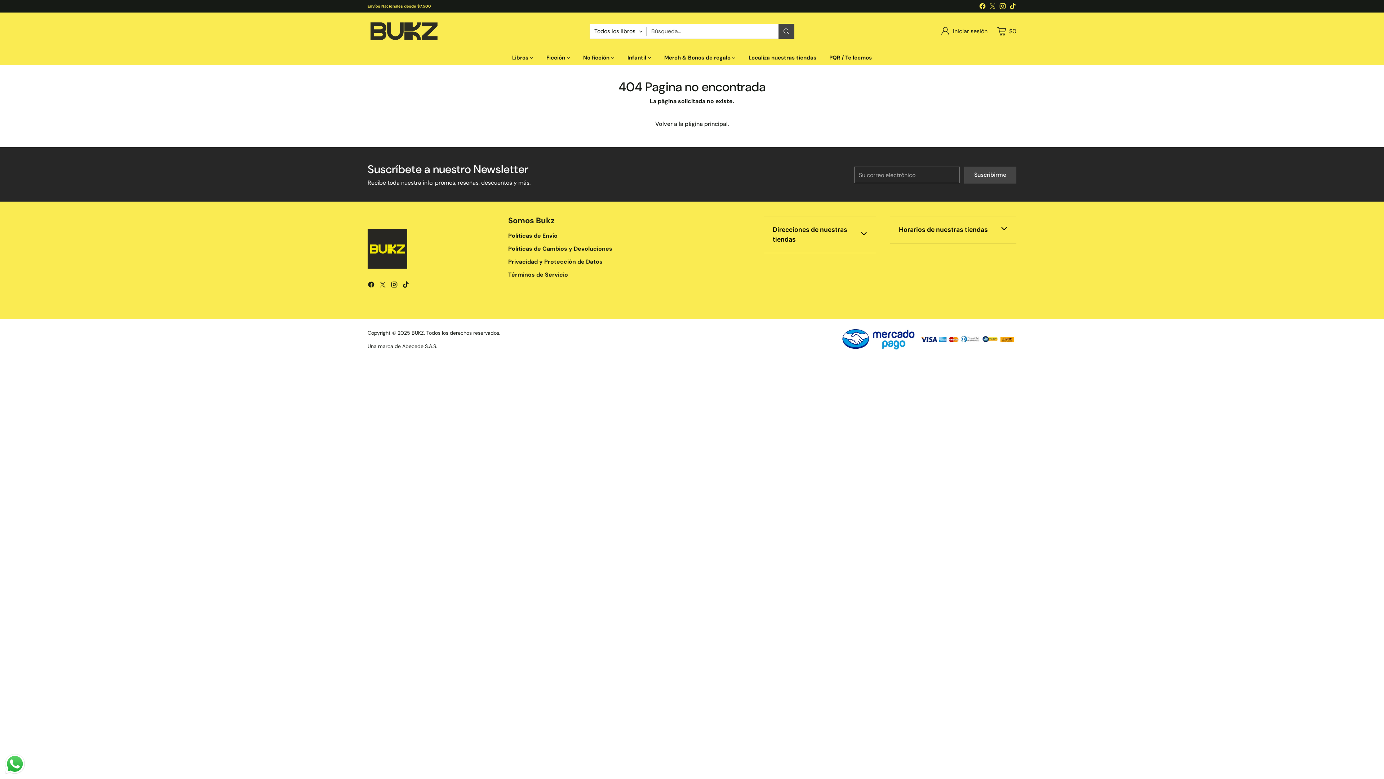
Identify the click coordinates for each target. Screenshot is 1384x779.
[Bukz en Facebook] (982, 7)
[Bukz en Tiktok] (1012, 7)
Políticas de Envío (533, 235)
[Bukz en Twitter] (992, 7)
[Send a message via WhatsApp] (15, 764)
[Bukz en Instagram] (1002, 7)
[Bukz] (404, 31)
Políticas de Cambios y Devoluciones (560, 248)
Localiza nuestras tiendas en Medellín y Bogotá (419, 6)
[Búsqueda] (786, 31)
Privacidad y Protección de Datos (555, 261)
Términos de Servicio (538, 274)
